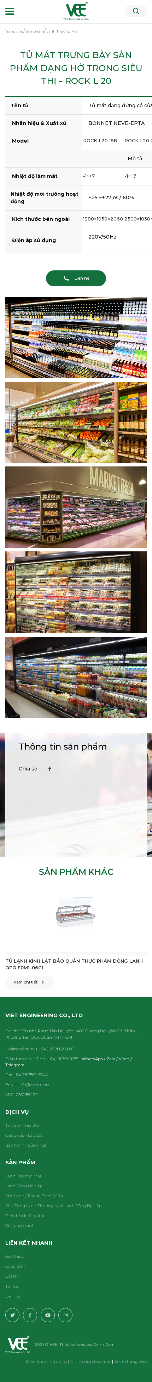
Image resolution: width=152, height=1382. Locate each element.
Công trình (16, 1266)
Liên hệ (12, 1296)
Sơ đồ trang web (131, 1361)
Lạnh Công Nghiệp (23, 1185)
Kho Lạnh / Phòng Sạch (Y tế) (34, 1195)
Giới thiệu (14, 1256)
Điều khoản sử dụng (46, 1361)
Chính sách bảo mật (91, 1361)
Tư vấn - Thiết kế (22, 1125)
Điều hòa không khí (24, 1215)
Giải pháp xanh (20, 1225)
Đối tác (12, 1276)
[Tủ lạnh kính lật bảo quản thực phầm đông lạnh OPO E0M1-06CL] (76, 920)
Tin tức (12, 1286)
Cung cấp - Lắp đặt (24, 1135)
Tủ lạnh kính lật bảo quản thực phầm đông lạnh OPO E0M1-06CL (74, 964)
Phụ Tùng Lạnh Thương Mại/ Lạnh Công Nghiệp (53, 1205)
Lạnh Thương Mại (23, 1176)
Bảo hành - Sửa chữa (25, 1145)
